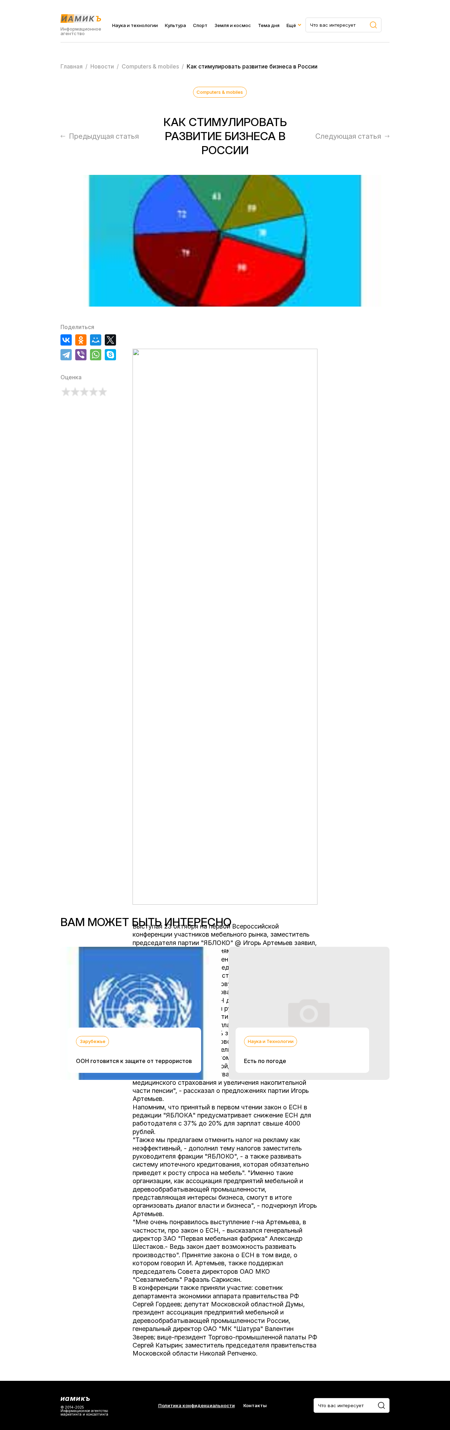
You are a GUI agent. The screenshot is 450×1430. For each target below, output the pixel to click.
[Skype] (110, 354)
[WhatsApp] (95, 354)
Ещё (291, 25)
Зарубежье (92, 1041)
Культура (175, 25)
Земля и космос (232, 25)
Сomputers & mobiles (220, 92)
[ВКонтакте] (66, 340)
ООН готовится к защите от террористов (134, 1060)
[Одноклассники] (80, 340)
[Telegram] (66, 354)
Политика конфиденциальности (196, 1405)
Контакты (255, 1405)
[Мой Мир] (95, 340)
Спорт (200, 25)
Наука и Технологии (271, 1041)
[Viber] (80, 354)
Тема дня (268, 25)
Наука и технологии (135, 25)
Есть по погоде (265, 1060)
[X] (110, 340)
